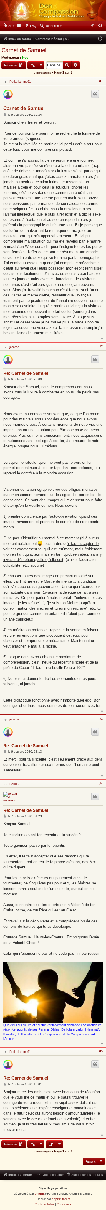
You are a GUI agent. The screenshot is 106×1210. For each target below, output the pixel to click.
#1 (101, 81)
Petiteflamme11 (20, 81)
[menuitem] (8, 25)
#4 (101, 783)
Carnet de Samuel (23, 50)
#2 (101, 346)
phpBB (39, 1193)
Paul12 (14, 784)
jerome (14, 347)
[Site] (53, 10)
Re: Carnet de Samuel (25, 373)
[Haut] (102, 338)
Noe (25, 57)
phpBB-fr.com (61, 1199)
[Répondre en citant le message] (95, 94)
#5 (101, 1051)
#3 (101, 718)
